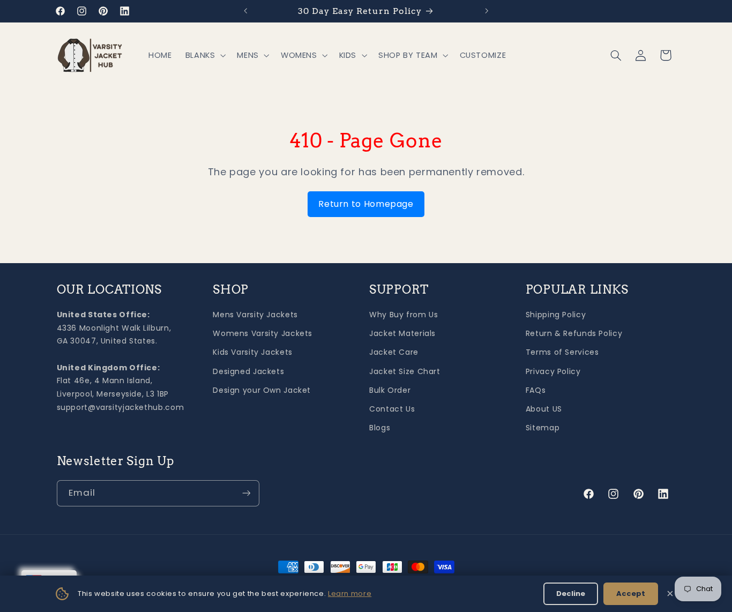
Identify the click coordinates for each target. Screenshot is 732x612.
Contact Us (392, 409)
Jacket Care (394, 352)
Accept (630, 593)
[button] (204, 56)
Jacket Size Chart (404, 371)
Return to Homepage (365, 204)
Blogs (379, 427)
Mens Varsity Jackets (255, 314)
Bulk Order (389, 390)
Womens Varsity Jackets (262, 333)
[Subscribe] (246, 493)
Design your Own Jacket (262, 390)
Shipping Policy (556, 314)
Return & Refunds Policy (574, 333)
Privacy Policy (553, 371)
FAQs (536, 390)
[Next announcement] (486, 10)
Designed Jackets (248, 371)
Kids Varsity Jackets (253, 352)
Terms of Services (562, 352)
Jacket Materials (402, 333)
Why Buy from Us (403, 314)
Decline (570, 593)
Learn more (349, 593)
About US (544, 409)
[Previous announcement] (245, 10)
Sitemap (542, 427)
